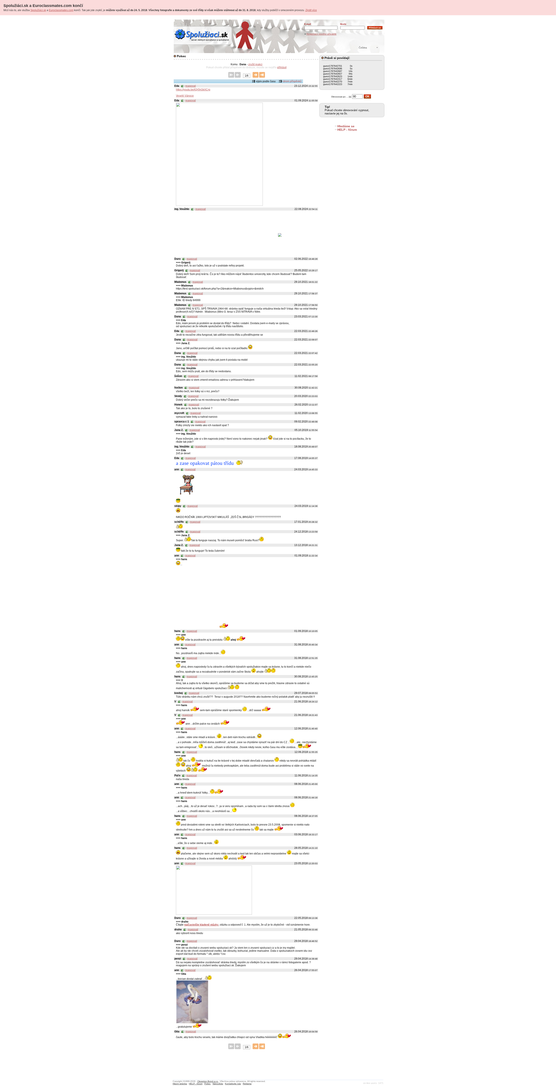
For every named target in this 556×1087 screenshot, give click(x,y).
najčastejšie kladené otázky (201, 924)
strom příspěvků (292, 81)
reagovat (190, 85)
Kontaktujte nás (233, 1083)
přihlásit (281, 67)
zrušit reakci (255, 64)
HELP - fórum (347, 129)
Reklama (247, 1083)
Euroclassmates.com (61, 10)
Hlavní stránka (180, 1083)
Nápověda (218, 1083)
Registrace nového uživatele (321, 34)
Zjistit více (311, 10)
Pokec (207, 1083)
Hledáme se (345, 126)
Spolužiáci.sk (38, 10)
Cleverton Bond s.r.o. (207, 1081)
